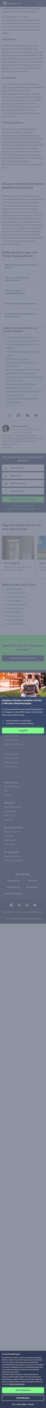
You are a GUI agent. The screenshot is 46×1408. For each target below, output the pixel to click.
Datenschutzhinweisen (17, 1384)
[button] (43, 676)
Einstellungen (23, 1398)
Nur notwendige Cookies (23, 1404)
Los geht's (23, 730)
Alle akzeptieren (23, 1390)
